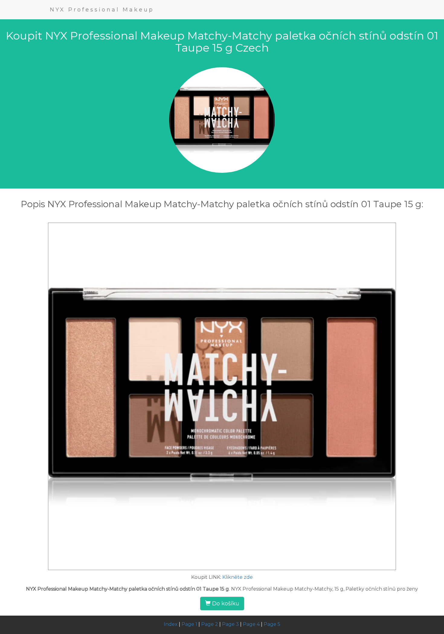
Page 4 (251, 624)
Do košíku (225, 603)
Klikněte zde (237, 577)
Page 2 (209, 624)
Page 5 (272, 624)
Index (171, 624)
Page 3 (230, 624)
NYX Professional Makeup (102, 9)
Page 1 (189, 624)
